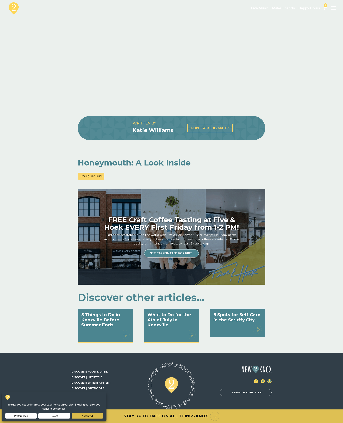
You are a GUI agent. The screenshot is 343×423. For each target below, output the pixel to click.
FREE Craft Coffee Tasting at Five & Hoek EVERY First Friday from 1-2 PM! (171, 223)
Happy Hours (309, 8)
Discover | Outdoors (87, 388)
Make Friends (283, 8)
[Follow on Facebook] (256, 381)
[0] (325, 8)
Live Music (260, 8)
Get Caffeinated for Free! (171, 253)
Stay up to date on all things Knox (166, 416)
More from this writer (210, 128)
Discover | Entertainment (91, 382)
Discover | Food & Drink (89, 371)
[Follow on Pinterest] (263, 381)
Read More (125, 334)
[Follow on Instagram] (269, 381)
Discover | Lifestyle (86, 377)
